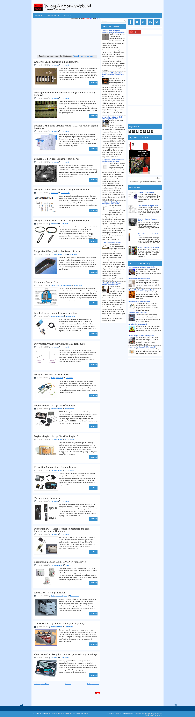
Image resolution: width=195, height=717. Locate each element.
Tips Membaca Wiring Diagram (148, 206)
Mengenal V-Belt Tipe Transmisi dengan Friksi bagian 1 (62, 220)
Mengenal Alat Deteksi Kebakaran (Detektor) (142, 290)
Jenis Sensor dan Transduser (138, 313)
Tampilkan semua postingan (83, 56)
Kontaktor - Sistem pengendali (50, 593)
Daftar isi (68, 15)
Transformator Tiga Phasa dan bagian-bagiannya (59, 623)
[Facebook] (131, 25)
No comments (65, 65)
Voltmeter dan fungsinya (47, 498)
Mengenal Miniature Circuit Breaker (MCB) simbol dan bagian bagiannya (66, 127)
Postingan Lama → (93, 684)
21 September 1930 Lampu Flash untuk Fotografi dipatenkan (112, 118)
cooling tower (55, 285)
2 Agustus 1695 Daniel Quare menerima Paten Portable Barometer (113, 31)
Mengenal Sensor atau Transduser (51, 374)
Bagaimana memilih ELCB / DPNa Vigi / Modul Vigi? (60, 562)
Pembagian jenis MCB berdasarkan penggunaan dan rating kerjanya (64, 93)
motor (60, 254)
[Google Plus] (144, 25)
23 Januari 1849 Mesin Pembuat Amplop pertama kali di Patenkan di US (113, 74)
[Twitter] (138, 25)
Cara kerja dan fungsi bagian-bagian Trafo (141, 267)
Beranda (38, 15)
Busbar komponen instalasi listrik (148, 247)
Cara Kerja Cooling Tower (146, 192)
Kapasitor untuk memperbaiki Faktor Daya (56, 62)
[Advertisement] (66, 37)
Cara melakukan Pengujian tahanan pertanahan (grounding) (65, 654)
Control (53, 316)
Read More (93, 82)
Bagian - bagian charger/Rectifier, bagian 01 (56, 436)
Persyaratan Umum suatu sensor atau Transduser (59, 344)
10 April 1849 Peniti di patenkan (111, 242)
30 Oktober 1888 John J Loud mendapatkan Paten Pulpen (111, 203)
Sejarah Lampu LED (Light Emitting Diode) (141, 335)
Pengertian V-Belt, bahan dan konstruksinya (57, 251)
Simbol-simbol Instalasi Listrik (138, 324)
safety (65, 254)
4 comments (78, 285)
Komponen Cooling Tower (47, 282)
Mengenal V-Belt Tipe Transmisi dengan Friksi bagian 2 (62, 189)
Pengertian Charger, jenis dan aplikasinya (55, 467)
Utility (69, 285)
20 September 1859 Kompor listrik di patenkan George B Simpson (113, 160)
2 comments (69, 627)
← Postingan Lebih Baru (41, 684)
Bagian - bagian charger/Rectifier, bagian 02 (56, 405)
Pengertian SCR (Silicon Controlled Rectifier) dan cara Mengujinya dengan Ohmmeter (61, 530)
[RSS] (157, 25)
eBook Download (53, 15)
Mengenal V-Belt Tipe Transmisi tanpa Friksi (57, 159)
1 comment (64, 224)
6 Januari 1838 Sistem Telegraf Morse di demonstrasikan (111, 283)
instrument (54, 65)
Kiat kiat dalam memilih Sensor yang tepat (56, 313)
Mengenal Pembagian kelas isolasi (139, 278)
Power (60, 408)
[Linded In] (151, 25)
